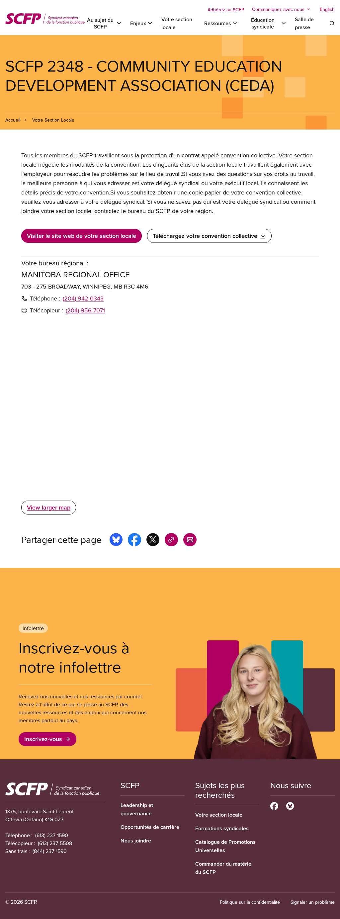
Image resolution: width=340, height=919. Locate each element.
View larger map (48, 507)
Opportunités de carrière (150, 827)
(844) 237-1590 (50, 851)
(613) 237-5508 (55, 843)
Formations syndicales (222, 828)
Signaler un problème (313, 902)
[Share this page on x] (152, 540)
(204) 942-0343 (83, 298)
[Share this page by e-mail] (190, 540)
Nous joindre (136, 840)
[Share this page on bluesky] (116, 540)
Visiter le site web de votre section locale (81, 236)
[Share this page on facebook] (134, 540)
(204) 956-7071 (85, 310)
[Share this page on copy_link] (171, 540)
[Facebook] (274, 805)
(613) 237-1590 (51, 835)
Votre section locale (218, 815)
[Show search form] (332, 23)
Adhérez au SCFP (226, 9)
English (327, 9)
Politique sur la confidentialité (250, 902)
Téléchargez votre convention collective (205, 236)
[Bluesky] (290, 805)
